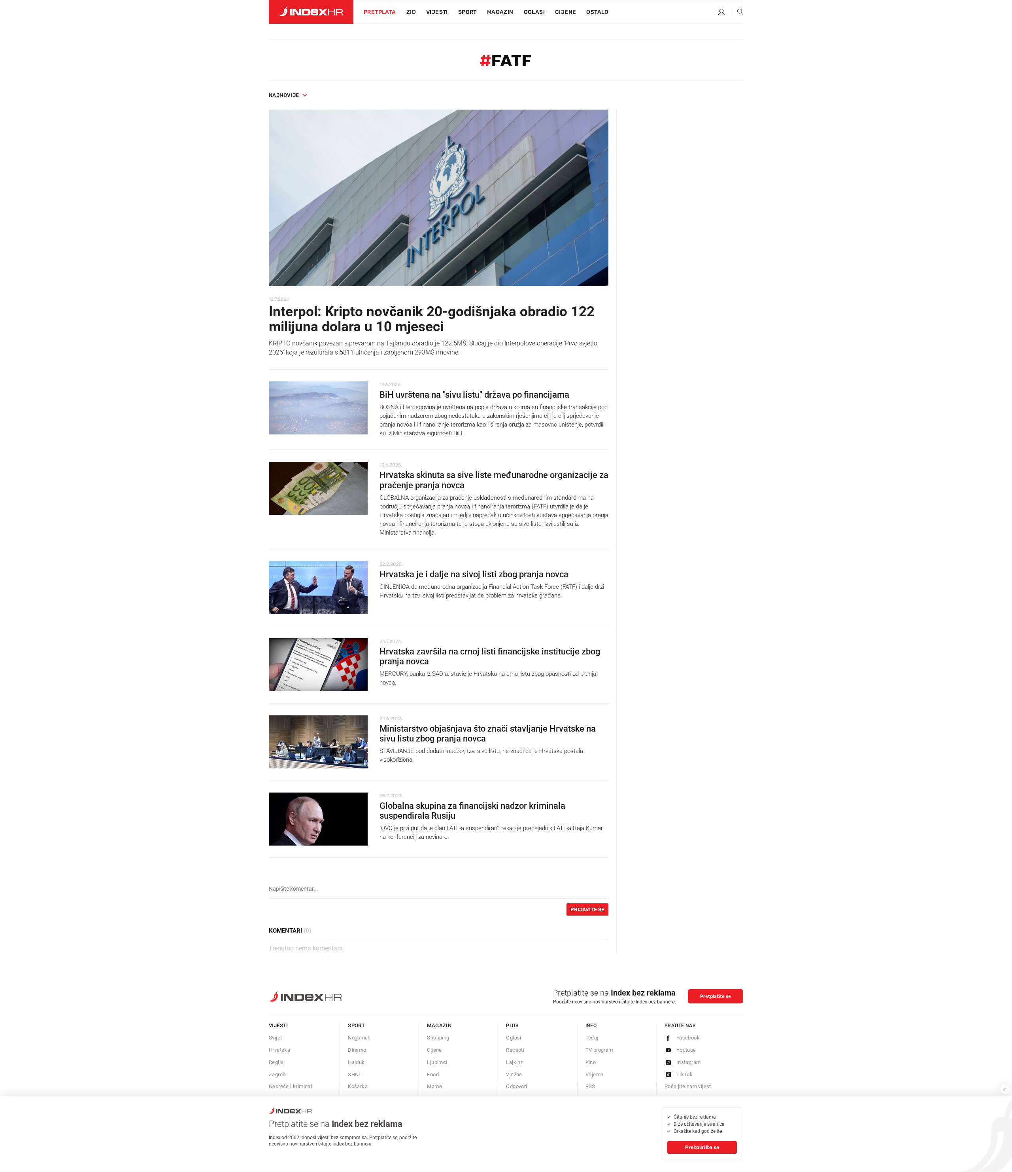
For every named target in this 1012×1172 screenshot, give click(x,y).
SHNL (355, 1074)
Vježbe (514, 1074)
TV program (599, 1050)
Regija (276, 1062)
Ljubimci (437, 1062)
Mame (434, 1086)
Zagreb (277, 1074)
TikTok (684, 1074)
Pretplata (380, 12)
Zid (411, 12)
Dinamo (357, 1050)
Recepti (515, 1050)
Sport (467, 12)
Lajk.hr (514, 1062)
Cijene (565, 12)
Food (433, 1074)
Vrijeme (594, 1074)
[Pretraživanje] (737, 12)
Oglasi (534, 12)
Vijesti (437, 12)
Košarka (358, 1086)
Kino (590, 1062)
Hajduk (356, 1062)
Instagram (688, 1062)
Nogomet (359, 1038)
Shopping (438, 1038)
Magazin (439, 1025)
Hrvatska (279, 1050)
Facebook (688, 1038)
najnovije (284, 95)
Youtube (686, 1050)
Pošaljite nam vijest (688, 1086)
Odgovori (516, 1086)
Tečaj (592, 1038)
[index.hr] (311, 12)
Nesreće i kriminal (290, 1086)
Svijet (275, 1038)
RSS (590, 1086)
